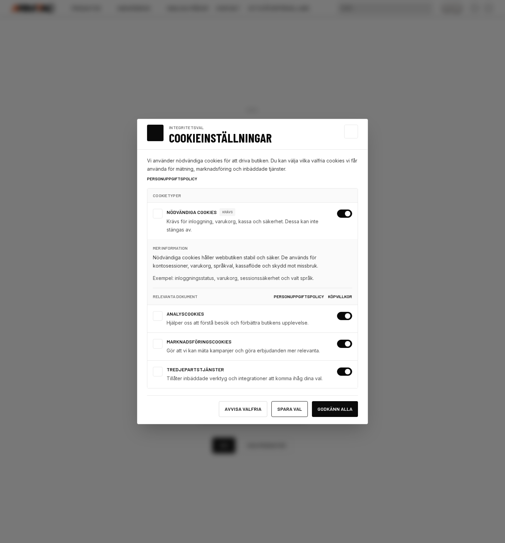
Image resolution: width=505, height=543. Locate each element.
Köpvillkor (340, 296)
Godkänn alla (334, 409)
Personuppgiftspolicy (172, 178)
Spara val (289, 409)
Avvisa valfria (243, 409)
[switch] (344, 214)
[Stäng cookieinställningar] (351, 131)
